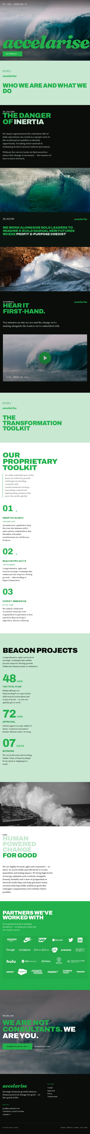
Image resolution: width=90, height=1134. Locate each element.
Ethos (49, 1094)
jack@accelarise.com (11, 1108)
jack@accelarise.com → (17, 1046)
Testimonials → (13, 54)
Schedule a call (42, 1046)
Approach (51, 1091)
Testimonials (52, 1097)
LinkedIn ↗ (7, 1114)
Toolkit (50, 1088)
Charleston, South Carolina (13, 1111)
